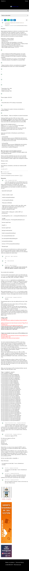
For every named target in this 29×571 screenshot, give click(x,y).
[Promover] (26, 20)
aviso (3, 171)
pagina (5, 171)
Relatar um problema (9, 562)
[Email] (14, 20)
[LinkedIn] (5, 20)
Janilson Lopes (7, 256)
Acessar (26, 1)
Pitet (5, 260)
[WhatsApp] (8, 20)
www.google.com (4, 439)
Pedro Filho (7, 265)
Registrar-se (3, 1)
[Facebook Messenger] (2, 20)
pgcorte (8, 171)
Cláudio (6, 180)
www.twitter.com (4, 276)
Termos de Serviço (20, 562)
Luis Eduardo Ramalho (13, 25)
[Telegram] (11, 20)
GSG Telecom (7, 473)
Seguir (21, 175)
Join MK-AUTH (4, 169)
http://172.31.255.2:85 (9, 125)
